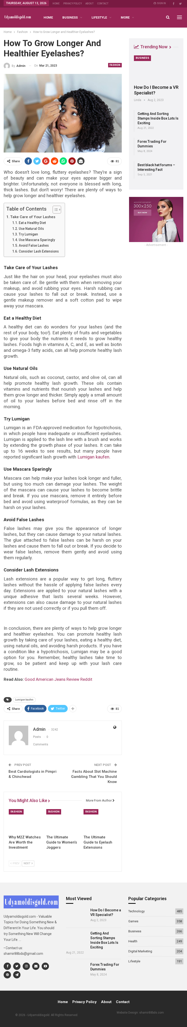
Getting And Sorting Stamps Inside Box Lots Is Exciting (158, 118)
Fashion (115, 65)
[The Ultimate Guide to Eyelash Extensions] (100, 820)
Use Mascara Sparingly (37, 240)
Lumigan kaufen (24, 699)
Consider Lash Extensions (39, 251)
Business (70, 17)
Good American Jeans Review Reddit (58, 679)
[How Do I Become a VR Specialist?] (156, 68)
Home (56, 3)
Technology (136, 911)
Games (133, 921)
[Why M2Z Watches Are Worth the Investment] (25, 820)
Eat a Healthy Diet (32, 223)
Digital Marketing (140, 951)
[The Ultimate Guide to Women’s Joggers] (62, 820)
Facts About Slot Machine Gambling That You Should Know (94, 776)
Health (132, 941)
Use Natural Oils (31, 229)
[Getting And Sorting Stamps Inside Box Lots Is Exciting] (76, 939)
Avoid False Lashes (34, 245)
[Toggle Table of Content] (54, 209)
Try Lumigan (28, 234)
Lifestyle (99, 17)
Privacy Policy (72, 3)
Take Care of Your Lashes (32, 217)
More (125, 17)
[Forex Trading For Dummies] (76, 970)
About (89, 3)
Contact (102, 3)
